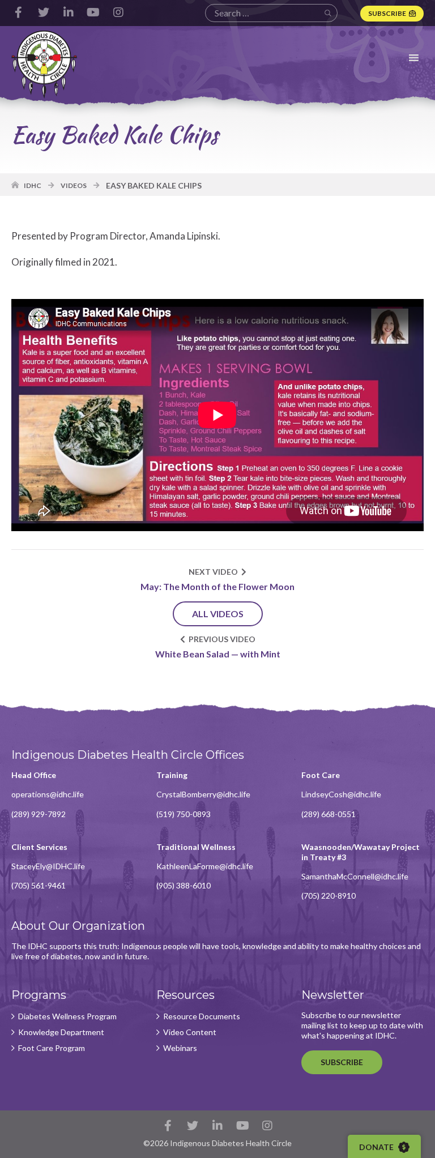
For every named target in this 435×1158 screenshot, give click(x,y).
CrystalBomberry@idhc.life (203, 794)
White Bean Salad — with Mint (217, 653)
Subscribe (387, 13)
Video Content (189, 1032)
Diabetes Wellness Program (67, 1016)
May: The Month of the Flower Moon (217, 586)
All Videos (218, 613)
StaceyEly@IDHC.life (48, 866)
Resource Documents (201, 1016)
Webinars (180, 1048)
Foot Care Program (51, 1048)
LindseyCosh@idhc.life (341, 794)
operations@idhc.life (47, 794)
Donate (377, 1147)
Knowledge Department (61, 1032)
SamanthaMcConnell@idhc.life (354, 876)
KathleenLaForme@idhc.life (204, 866)
